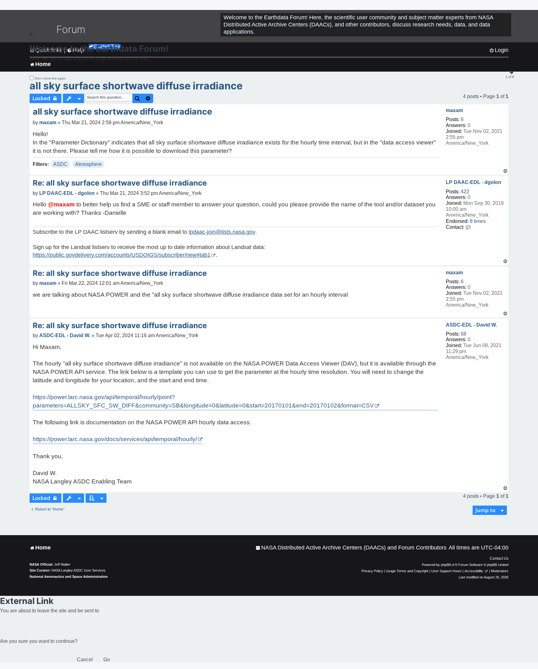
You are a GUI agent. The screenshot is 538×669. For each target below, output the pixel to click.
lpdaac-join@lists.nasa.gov (222, 232)
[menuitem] (351, 548)
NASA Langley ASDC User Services (78, 570)
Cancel (85, 659)
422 (465, 191)
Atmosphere (88, 164)
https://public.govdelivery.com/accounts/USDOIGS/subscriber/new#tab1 (121, 255)
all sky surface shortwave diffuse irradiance (136, 86)
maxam (454, 110)
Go (106, 659)
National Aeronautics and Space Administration (69, 576)
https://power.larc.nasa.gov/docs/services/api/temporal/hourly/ (115, 439)
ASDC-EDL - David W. (471, 324)
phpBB (446, 565)
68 (463, 334)
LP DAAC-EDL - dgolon (473, 182)
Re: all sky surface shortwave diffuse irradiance (120, 182)
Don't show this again (50, 78)
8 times (478, 221)
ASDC (60, 164)
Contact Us (499, 558)
